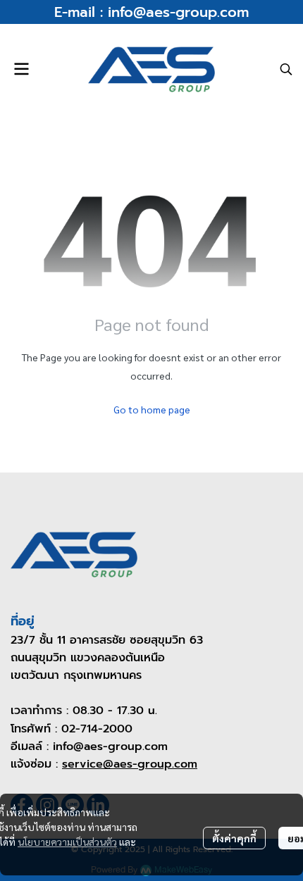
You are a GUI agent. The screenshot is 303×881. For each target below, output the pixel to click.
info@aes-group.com (178, 12)
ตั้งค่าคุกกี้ (234, 838)
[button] (286, 69)
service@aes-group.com (129, 764)
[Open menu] (21, 69)
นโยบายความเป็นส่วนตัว (67, 841)
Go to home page (151, 409)
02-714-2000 (96, 728)
